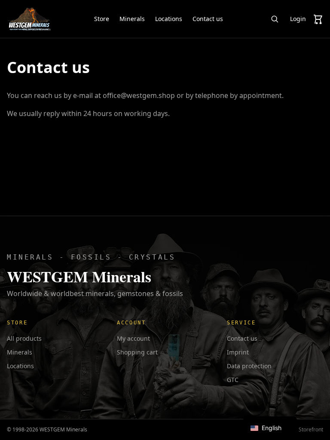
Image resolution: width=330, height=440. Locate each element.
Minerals (132, 19)
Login (298, 19)
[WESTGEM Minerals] (29, 19)
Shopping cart (137, 352)
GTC (232, 380)
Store (101, 19)
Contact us (207, 19)
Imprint (238, 352)
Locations (168, 19)
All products (24, 338)
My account (133, 338)
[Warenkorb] (318, 19)
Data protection (249, 366)
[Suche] (274, 19)
